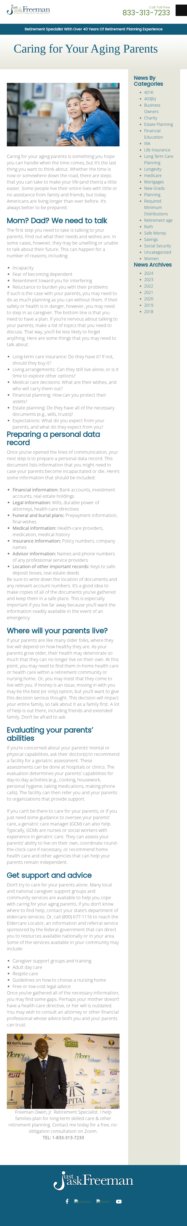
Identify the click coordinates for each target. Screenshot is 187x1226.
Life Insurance (157, 150)
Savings (151, 239)
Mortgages (154, 182)
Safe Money (155, 233)
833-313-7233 (146, 13)
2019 (148, 305)
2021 (148, 292)
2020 (148, 298)
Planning (152, 194)
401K (148, 92)
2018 (148, 311)
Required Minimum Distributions (156, 207)
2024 (148, 273)
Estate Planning (158, 124)
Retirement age (158, 220)
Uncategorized (157, 252)
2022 (148, 286)
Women (151, 258)
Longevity (152, 169)
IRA (147, 143)
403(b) (150, 98)
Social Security (157, 245)
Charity (150, 118)
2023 (148, 279)
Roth (148, 226)
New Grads (154, 188)
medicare (153, 175)
